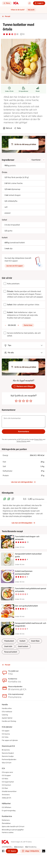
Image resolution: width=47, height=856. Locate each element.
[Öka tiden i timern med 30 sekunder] (18, 325)
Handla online (7, 708)
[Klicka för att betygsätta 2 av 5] (20, 401)
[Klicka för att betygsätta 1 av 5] (16, 401)
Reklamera (6, 820)
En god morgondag (8, 811)
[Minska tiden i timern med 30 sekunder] (5, 325)
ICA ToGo (5, 737)
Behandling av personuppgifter (13, 830)
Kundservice (7, 816)
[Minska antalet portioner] (28, 159)
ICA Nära (5, 779)
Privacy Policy (38, 439)
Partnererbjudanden (9, 759)
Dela (19, 128)
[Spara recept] (12, 537)
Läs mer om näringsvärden (22, 482)
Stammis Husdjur (8, 756)
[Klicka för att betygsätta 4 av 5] (27, 401)
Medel (38, 91)
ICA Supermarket (8, 782)
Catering (5, 715)
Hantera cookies (7, 832)
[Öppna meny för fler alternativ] (12, 540)
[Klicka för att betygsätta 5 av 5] (31, 401)
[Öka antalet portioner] (43, 159)
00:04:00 (12, 325)
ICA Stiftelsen (6, 807)
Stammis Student (8, 753)
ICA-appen (5, 731)
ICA (3, 768)
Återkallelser (6, 823)
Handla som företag (9, 721)
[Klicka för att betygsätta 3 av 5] (23, 401)
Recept (7, 16)
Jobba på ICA (6, 798)
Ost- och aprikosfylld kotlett (26, 606)
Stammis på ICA (8, 746)
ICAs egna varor (7, 772)
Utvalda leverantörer (9, 791)
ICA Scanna (6, 734)
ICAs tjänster (7, 727)
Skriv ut (9, 128)
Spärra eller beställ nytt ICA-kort (13, 826)
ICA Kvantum (6, 785)
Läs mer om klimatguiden (22, 523)
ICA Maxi (5, 788)
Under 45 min (9, 91)
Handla (5, 704)
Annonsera (6, 795)
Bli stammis (6, 750)
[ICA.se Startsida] (16, 3)
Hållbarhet (6, 803)
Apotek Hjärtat (7, 718)
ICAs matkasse (7, 712)
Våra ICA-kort (6, 763)
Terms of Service (22, 441)
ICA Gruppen (6, 775)
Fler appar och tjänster (10, 740)
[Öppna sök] (29, 3)
